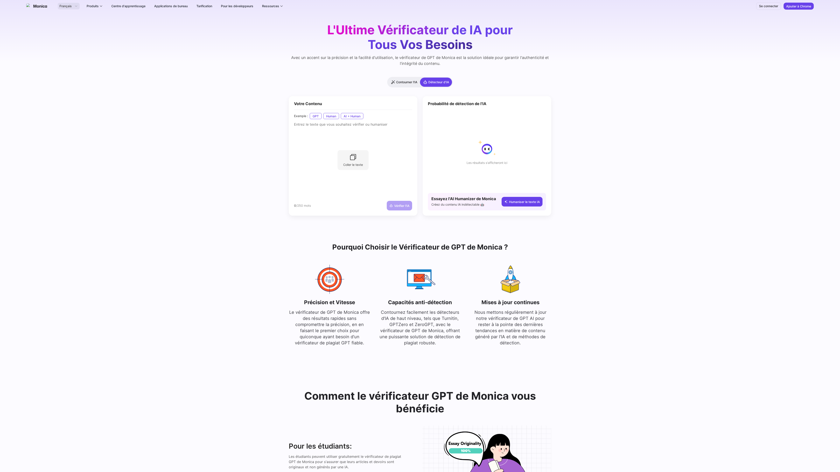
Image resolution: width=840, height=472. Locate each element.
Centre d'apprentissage (128, 6)
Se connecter (768, 6)
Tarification (204, 6)
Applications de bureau (171, 6)
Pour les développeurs (237, 6)
